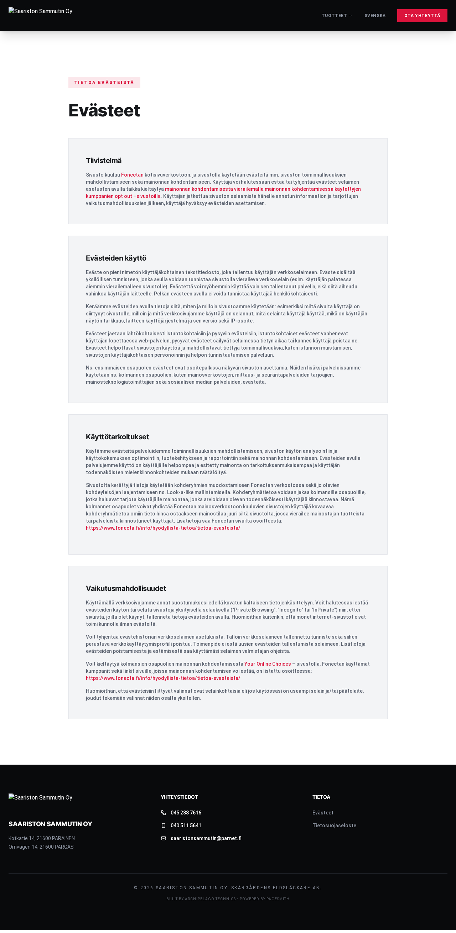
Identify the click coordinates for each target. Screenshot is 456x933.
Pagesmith (278, 899)
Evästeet (322, 813)
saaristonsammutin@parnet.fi (206, 838)
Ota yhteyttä (422, 15)
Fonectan (132, 175)
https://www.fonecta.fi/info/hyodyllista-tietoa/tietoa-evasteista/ (163, 528)
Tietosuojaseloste (334, 825)
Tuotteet (334, 15)
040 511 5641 (186, 825)
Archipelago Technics (210, 899)
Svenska (375, 15)
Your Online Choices (267, 664)
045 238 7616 (186, 813)
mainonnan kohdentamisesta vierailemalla (214, 189)
